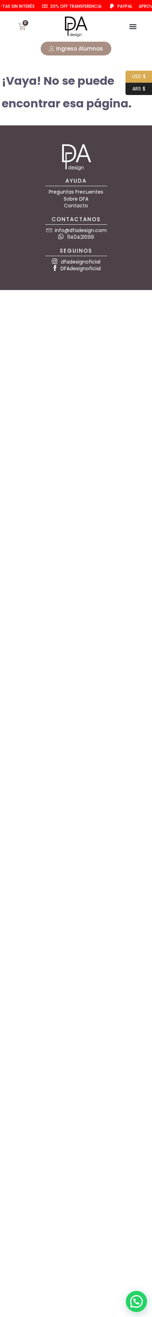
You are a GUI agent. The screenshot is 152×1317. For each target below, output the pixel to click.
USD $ (135, 75)
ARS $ (135, 87)
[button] (133, 27)
